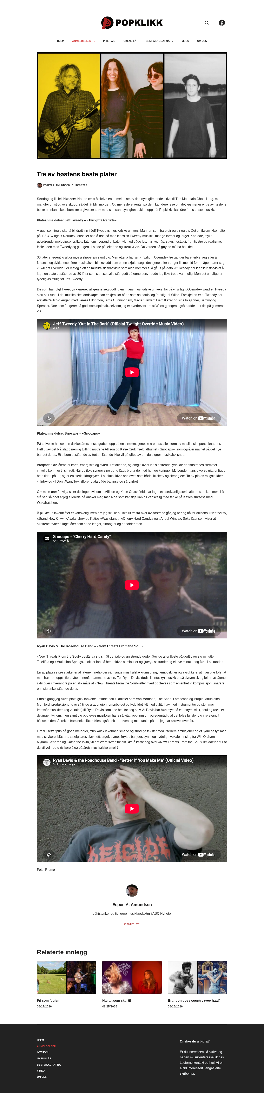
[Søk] (207, 23)
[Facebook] (222, 23)
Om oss (202, 41)
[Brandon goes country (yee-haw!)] (197, 977)
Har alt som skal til (116, 1000)
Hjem (60, 41)
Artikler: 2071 (132, 924)
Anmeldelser (81, 41)
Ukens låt (131, 41)
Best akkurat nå (158, 41)
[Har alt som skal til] (131, 977)
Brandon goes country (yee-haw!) (194, 1000)
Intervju (109, 41)
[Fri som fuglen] (66, 977)
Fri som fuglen (48, 1000)
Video (185, 41)
